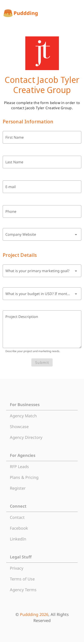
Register (18, 488)
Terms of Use (22, 579)
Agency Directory (26, 437)
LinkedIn (18, 539)
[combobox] (42, 234)
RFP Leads (19, 466)
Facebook (19, 528)
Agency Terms (23, 589)
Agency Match (23, 415)
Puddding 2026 (34, 614)
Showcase (19, 426)
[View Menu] (77, 13)
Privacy (16, 568)
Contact (17, 517)
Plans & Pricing (24, 477)
